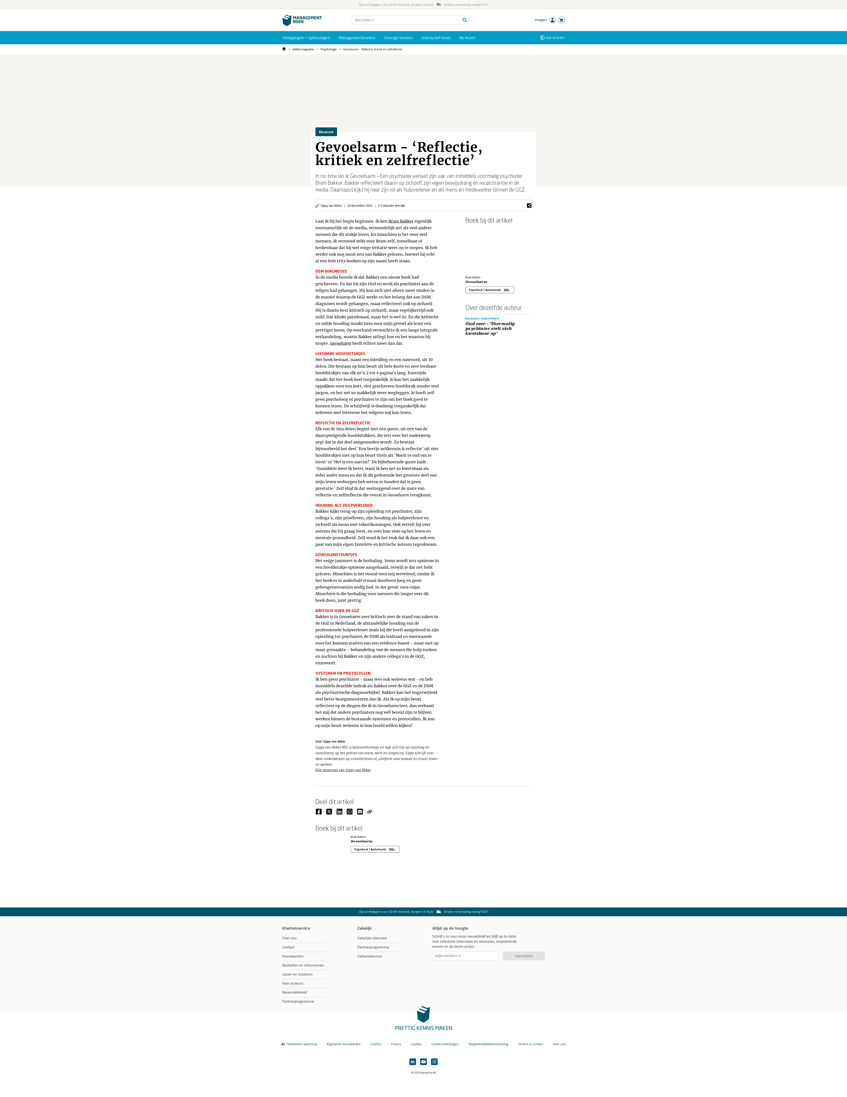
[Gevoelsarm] (480, 249)
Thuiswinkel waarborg (301, 1044)
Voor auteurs (292, 983)
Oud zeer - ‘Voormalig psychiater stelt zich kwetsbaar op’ (490, 328)
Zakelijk (364, 928)
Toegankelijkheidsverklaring (488, 1044)
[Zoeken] (464, 20)
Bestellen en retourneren (303, 965)
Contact (288, 947)
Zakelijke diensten (372, 938)
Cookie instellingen (445, 1044)
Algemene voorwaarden (343, 1044)
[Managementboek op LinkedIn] (412, 1061)
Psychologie (328, 49)
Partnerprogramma (298, 1001)
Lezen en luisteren (297, 974)
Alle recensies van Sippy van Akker (343, 770)
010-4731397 (555, 38)
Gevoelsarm (340, 343)
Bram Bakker (401, 221)
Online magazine (303, 49)
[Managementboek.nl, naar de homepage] (302, 25)
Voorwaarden (293, 956)
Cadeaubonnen (369, 956)
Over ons (289, 938)
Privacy (396, 1044)
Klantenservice (296, 928)
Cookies (416, 1044)
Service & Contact (530, 1044)
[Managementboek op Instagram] (434, 1061)
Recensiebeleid (294, 992)
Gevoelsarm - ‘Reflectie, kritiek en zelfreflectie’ (373, 49)
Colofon (375, 1044)
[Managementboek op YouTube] (423, 1061)
